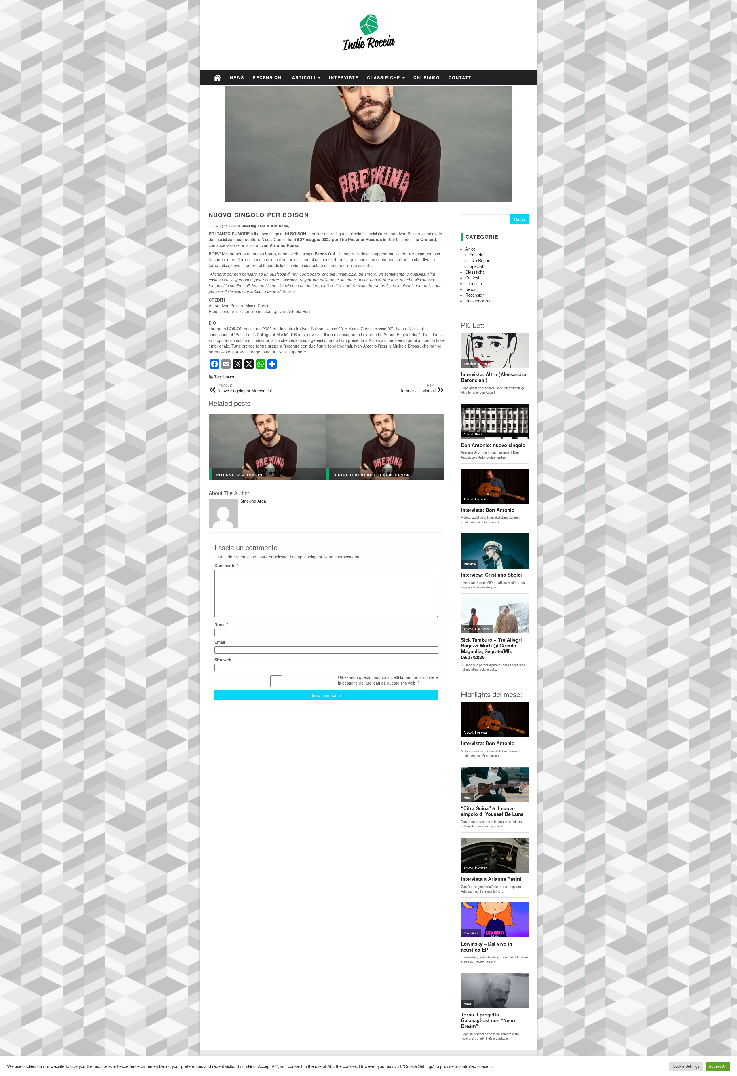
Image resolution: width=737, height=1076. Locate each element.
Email (221, 642)
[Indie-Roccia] (217, 77)
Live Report (480, 260)
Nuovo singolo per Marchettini (244, 387)
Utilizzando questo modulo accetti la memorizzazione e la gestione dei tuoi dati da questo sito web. (388, 680)
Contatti (461, 77)
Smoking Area (253, 225)
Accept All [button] (717, 1066)
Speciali (477, 266)
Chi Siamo (426, 77)
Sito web (222, 659)
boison (229, 377)
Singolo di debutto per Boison (372, 475)
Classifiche (384, 77)
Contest (472, 278)
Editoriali (477, 254)
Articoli (305, 77)
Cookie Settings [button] (686, 1066)
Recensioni (268, 77)
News (237, 77)
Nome (221, 624)
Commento (226, 565)
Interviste (343, 77)
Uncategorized (478, 301)
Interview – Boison (239, 475)
